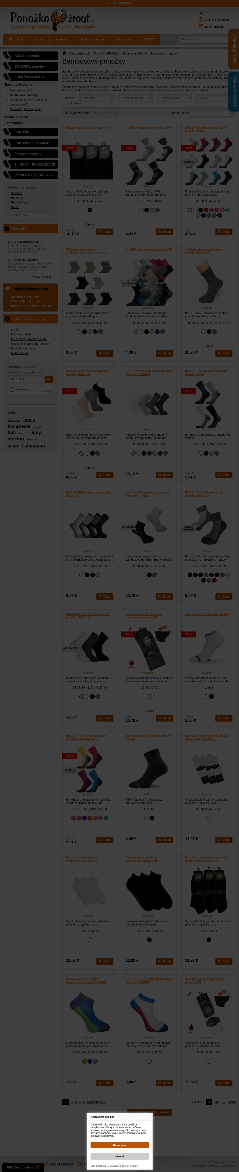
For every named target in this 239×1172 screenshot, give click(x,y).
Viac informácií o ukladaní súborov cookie (114, 1165)
